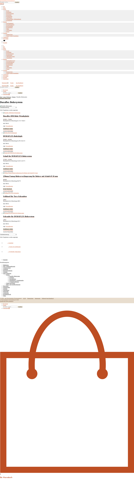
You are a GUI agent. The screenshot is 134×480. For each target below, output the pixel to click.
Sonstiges (11, 277)
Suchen (17, 2)
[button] (8, 130)
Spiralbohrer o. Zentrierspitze (16, 280)
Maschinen (5, 286)
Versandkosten (9, 126)
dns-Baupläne (9, 26)
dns (4, 6)
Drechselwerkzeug (7, 270)
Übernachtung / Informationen (13, 19)
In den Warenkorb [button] (7, 189)
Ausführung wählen (8, 128)
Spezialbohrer (12, 279)
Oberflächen (6, 290)
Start (1, 97)
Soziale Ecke (9, 34)
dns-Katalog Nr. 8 (10, 60)
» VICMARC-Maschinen (14, 251)
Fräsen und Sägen (10, 283)
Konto (11, 83)
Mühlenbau (6, 265)
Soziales (5, 33)
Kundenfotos (9, 27)
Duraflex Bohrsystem (5, 98)
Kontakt (5, 42)
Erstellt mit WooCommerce (6, 301)
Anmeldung (9, 17)
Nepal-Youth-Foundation (12, 36)
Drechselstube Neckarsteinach (7, 0)
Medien (5, 22)
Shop (4, 8)
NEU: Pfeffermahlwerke (9, 266)
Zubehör (5, 288)
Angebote (5, 269)
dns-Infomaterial (10, 24)
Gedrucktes (6, 293)
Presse (7, 31)
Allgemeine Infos (10, 56)
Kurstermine (9, 16)
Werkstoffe (5, 291)
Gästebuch (5, 37)
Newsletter (5, 38)
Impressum (5, 79)
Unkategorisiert (7, 268)
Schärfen (5, 272)
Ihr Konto (5, 90)
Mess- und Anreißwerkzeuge (13, 284)
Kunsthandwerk (7, 294)
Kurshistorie (9, 20)
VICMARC (9, 30)
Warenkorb (5, 83)
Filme (7, 29)
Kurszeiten (8, 15)
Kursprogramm (10, 13)
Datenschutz (30, 298)
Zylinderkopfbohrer (14, 281)
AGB (24, 298)
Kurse (4, 9)
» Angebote (10, 243)
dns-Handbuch (9, 23)
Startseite (5, 259)
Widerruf (44, 298)
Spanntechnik (6, 287)
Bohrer (14, 97)
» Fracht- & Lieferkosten (14, 246)
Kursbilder (8, 12)
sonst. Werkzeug (7, 97)
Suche (4, 91)
